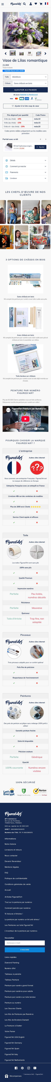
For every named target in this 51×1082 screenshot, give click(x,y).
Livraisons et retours (13, 850)
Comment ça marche (18, 166)
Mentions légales (12, 867)
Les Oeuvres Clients (13, 1008)
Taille (7, 77)
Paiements (14, 172)
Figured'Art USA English (14, 1037)
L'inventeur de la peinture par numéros (21, 931)
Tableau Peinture (12, 980)
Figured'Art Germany (13, 1043)
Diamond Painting (12, 963)
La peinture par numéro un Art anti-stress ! (22, 919)
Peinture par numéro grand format (19, 985)
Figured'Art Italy (11, 1054)
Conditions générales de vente (18, 884)
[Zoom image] (25, 30)
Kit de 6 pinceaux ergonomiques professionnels (23, 146)
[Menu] (2, 4)
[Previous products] (40, 139)
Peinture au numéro (13, 1003)
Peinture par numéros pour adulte (19, 991)
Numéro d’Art (10, 968)
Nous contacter (11, 856)
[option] (12, 53)
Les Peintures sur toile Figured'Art (19, 925)
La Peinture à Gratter (13, 1026)
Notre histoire (10, 844)
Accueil (8, 890)
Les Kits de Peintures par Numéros (19, 1014)
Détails (12, 160)
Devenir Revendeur (13, 861)
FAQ (6, 873)
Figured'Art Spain (12, 1049)
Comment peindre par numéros (18, 908)
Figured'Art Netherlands (15, 1060)
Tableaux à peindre (13, 974)
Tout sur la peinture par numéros (18, 902)
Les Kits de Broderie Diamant (17, 1020)
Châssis (7, 83)
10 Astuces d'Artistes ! (14, 914)
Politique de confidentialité (16, 878)
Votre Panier (10, 1031)
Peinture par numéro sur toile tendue (20, 997)
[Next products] (45, 139)
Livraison (13, 178)
